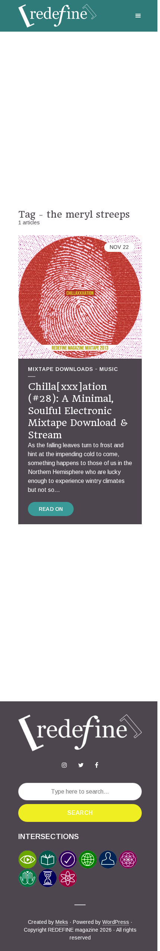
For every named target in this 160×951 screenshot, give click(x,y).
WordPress (115, 922)
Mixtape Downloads (60, 369)
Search (80, 813)
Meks (61, 922)
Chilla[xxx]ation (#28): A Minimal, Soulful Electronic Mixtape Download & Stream (78, 411)
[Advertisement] (80, 120)
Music (108, 369)
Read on (51, 509)
